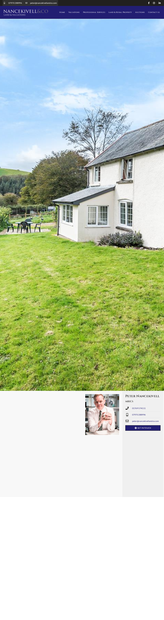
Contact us (154, 12)
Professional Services (94, 12)
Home (62, 12)
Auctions (140, 12)
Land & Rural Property (120, 12)
